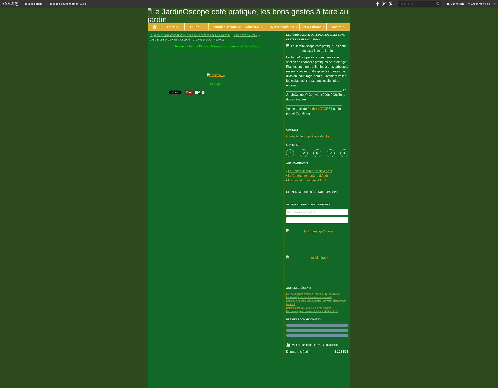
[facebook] (377, 4)
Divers (336, 26)
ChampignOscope (223, 26)
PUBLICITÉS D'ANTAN (245, 35)
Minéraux (252, 26)
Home (154, 25)
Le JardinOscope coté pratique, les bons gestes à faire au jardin (190, 35)
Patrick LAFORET (320, 108)
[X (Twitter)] (384, 4)
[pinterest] (390, 4)
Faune (194, 26)
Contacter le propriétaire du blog (308, 136)
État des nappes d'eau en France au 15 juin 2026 (312, 311)
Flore (171, 26)
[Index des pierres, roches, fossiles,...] (317, 267)
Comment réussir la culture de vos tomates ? (309, 308)
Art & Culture (311, 26)
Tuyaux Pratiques (281, 26)
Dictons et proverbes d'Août (307, 180)
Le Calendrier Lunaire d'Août (308, 175)
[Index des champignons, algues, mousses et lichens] (317, 241)
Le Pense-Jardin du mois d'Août (310, 171)
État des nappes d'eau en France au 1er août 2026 (313, 294)
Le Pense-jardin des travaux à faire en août (309, 297)
